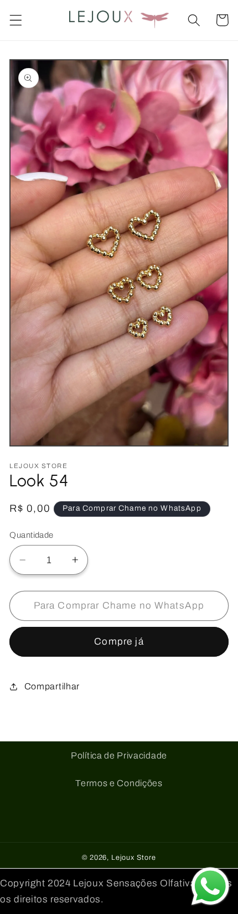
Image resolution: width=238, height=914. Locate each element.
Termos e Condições (118, 783)
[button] (16, 20)
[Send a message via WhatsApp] (210, 886)
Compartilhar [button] (52, 686)
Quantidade (31, 535)
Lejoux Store (133, 857)
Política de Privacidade (119, 755)
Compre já (118, 641)
